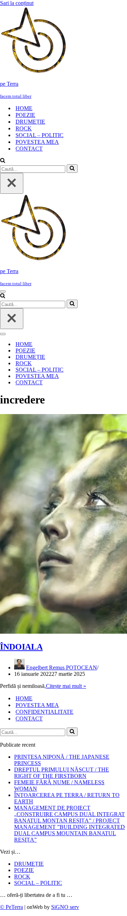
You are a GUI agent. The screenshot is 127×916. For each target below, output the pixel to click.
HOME (24, 108)
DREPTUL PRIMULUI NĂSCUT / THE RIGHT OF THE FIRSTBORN (61, 773)
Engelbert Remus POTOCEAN (61, 668)
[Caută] (2, 161)
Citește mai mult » (66, 686)
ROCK (24, 128)
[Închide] (11, 183)
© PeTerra (11, 907)
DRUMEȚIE (30, 122)
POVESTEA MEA (37, 142)
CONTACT (29, 149)
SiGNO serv (65, 907)
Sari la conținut (17, 3)
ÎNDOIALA (21, 646)
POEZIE (25, 115)
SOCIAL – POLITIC (40, 135)
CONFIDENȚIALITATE (44, 712)
